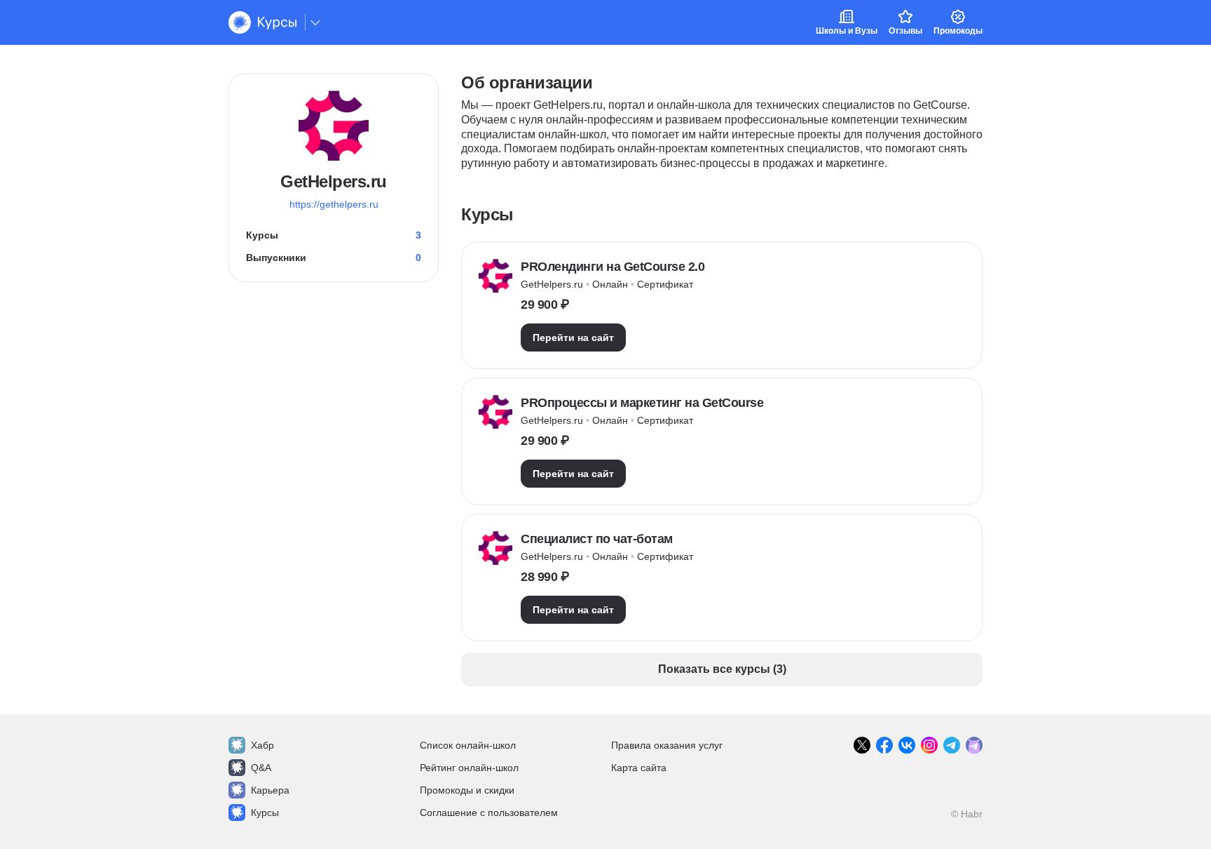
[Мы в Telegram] (951, 745)
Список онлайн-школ (468, 745)
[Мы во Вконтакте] (906, 745)
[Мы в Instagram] (929, 745)
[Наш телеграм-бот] (974, 745)
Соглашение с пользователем (489, 812)
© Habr (967, 814)
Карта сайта (638, 767)
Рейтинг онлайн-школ (469, 767)
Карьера (270, 790)
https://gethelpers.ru (333, 204)
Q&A (261, 767)
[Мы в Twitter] (862, 745)
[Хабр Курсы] (262, 22)
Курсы (265, 812)
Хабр (262, 745)
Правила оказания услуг (667, 745)
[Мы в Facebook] (884, 745)
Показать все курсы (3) (722, 669)
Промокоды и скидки (467, 790)
